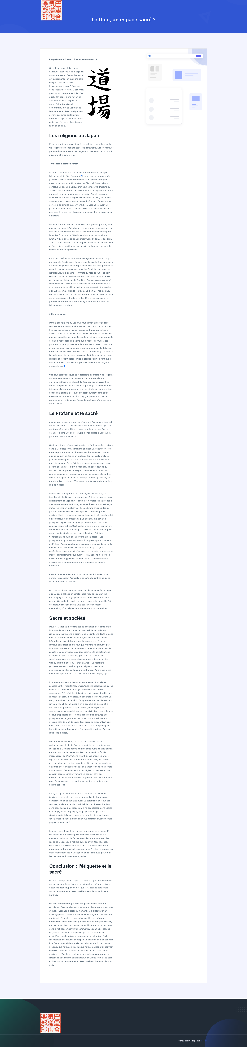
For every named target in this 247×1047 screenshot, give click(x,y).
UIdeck (203, 1041)
